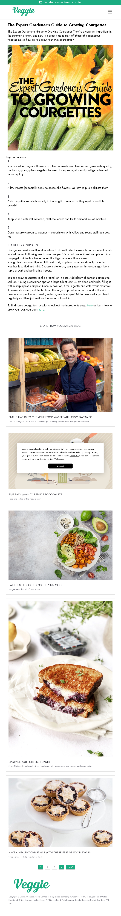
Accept (60, 466)
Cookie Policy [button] (75, 455)
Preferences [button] (59, 459)
